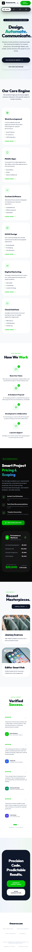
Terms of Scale (9, 946)
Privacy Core (23, 946)
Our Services (8, 928)
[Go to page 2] (18, 824)
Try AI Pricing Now (14, 522)
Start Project (25, 3)
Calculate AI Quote (13, 60)
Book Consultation (16, 892)
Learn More (9, 141)
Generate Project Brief (16, 883)
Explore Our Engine (16, 67)
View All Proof (20, 606)
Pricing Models (23, 928)
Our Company (11, 933)
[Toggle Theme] (17, 3)
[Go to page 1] (15, 824)
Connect (23, 933)
